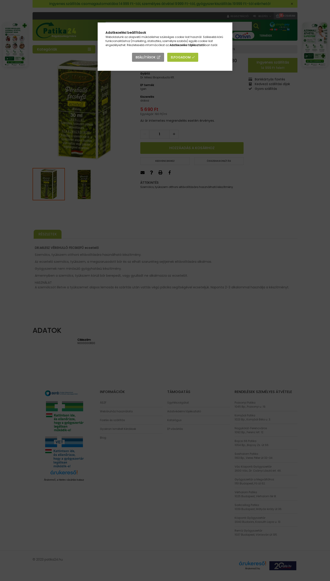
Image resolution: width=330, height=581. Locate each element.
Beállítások (146, 57)
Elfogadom (181, 57)
